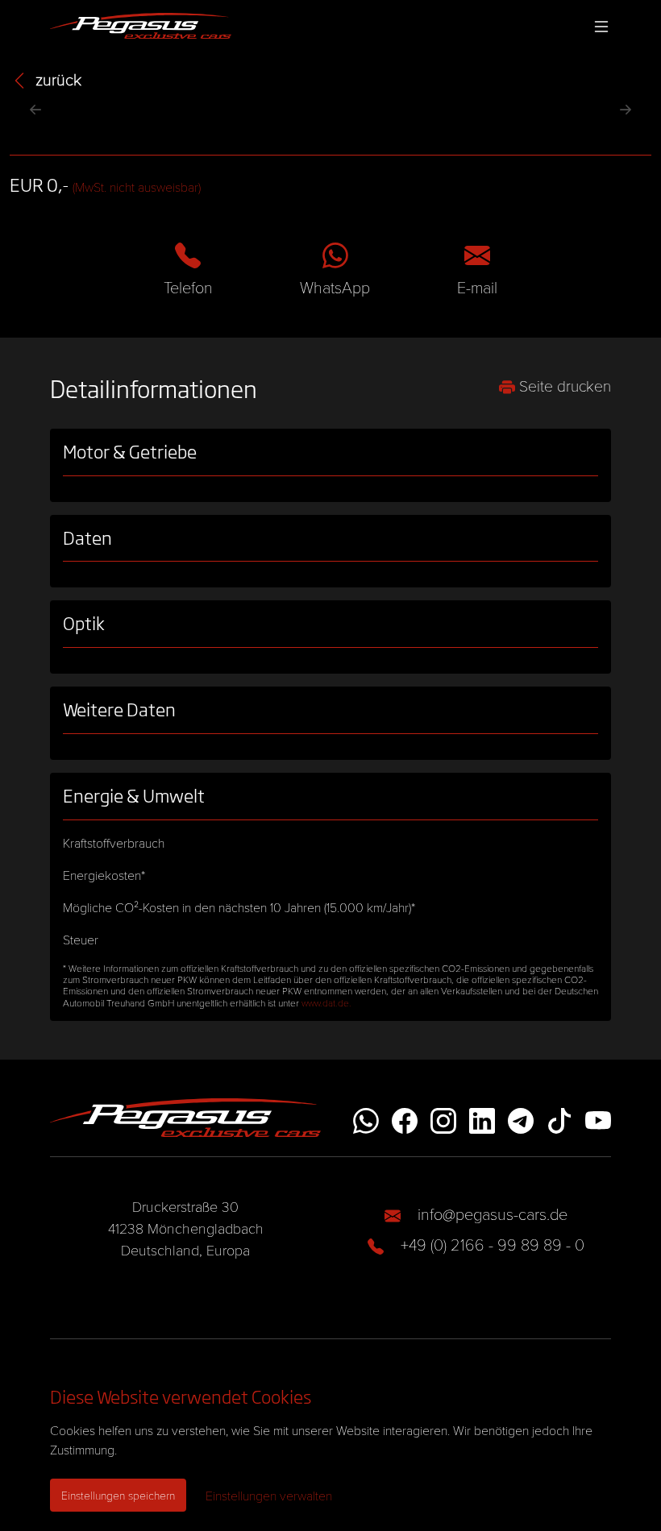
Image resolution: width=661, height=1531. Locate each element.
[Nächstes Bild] (625, 109)
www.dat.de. (326, 1002)
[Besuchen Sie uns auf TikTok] (559, 1118)
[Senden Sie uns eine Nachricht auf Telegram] (521, 1118)
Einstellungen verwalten (269, 1495)
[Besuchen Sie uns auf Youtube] (598, 1118)
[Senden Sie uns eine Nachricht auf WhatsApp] (366, 1118)
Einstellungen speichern (118, 1495)
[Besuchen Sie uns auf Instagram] (443, 1118)
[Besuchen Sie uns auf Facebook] (405, 1118)
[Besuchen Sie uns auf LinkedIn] (482, 1118)
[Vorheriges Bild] (35, 109)
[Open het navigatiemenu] (598, 26)
